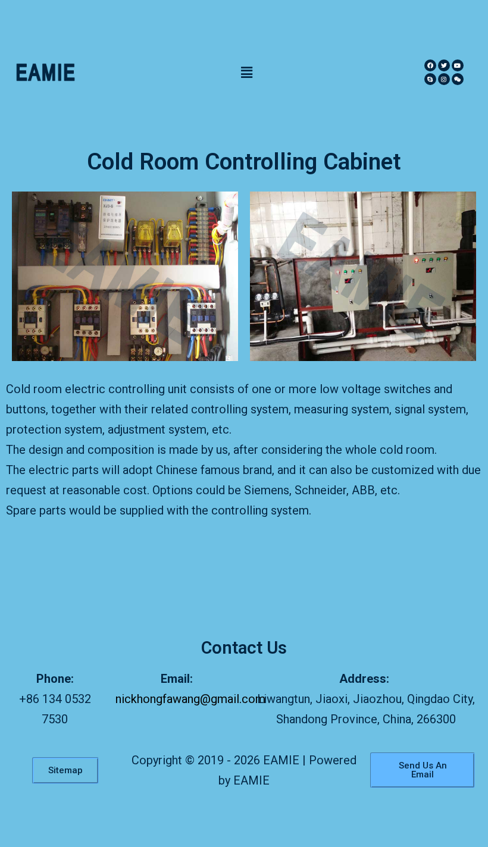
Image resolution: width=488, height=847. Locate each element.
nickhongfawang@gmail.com (190, 699)
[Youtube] (458, 65)
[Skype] (430, 79)
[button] (247, 72)
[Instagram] (444, 79)
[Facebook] (430, 65)
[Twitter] (444, 65)
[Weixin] (458, 79)
